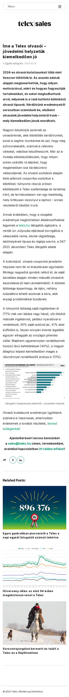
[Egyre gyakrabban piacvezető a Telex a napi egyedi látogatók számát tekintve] (34, 508)
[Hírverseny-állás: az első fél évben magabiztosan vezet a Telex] (34, 565)
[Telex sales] (34, 24)
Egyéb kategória (14, 63)
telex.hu (24, 225)
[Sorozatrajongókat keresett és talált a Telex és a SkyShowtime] (34, 623)
